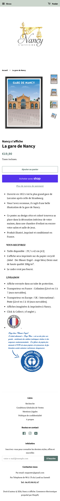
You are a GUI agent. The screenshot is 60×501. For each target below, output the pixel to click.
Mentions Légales (30, 411)
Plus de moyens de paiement (30, 186)
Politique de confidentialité (30, 415)
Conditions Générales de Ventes (30, 407)
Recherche (30, 403)
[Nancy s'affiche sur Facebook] (24, 433)
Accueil (5, 70)
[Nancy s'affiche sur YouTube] (36, 433)
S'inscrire (51, 458)
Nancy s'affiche (28, 491)
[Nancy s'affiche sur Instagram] (30, 433)
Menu (8, 3)
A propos (30, 419)
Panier (55, 4)
